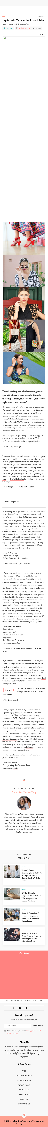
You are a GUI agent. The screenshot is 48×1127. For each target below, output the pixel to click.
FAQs (24, 1071)
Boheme (29, 747)
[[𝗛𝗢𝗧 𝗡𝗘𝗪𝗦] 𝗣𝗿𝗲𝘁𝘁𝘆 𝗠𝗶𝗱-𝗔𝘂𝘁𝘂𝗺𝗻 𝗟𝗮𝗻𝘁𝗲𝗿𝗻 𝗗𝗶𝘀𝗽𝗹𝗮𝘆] (12, 977)
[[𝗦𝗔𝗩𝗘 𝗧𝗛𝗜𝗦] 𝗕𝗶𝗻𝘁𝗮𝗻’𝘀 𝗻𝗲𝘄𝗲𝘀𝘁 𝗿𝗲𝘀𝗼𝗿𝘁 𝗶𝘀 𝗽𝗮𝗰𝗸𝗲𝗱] (12, 963)
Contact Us (24, 1090)
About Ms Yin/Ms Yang (24, 792)
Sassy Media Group (24, 1076)
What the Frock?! (14, 626)
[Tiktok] (26, 1008)
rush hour (31, 1124)
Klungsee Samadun (9, 739)
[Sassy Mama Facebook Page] (14, 1008)
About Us (24, 1099)
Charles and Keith (9, 531)
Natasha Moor (8, 605)
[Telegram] (32, 1008)
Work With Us (24, 1104)
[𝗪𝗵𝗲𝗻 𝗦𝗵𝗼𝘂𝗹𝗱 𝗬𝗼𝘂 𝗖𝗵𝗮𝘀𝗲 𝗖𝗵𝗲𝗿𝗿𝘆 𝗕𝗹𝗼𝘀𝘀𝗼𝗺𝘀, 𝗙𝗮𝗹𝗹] (36, 963)
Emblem (37, 476)
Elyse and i (11, 680)
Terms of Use (24, 1094)
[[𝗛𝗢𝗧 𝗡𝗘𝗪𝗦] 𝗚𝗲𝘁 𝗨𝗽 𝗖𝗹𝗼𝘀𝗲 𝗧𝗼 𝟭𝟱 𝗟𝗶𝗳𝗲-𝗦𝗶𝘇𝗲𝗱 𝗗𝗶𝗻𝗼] (36, 977)
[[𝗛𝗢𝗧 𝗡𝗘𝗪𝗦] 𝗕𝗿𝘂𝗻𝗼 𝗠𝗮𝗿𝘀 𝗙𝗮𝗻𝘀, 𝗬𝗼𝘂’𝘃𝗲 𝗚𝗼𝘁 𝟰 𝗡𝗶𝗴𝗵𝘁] (36, 990)
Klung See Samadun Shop (20, 765)
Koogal (10, 486)
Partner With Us (24, 1080)
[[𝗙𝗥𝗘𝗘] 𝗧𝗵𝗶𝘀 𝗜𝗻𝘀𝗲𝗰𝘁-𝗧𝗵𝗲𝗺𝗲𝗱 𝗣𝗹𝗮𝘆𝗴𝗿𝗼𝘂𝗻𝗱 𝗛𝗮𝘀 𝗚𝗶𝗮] (12, 990)
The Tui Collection (17, 479)
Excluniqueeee (17, 634)
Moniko (22, 680)
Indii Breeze (12, 552)
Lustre (15, 768)
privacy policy (30, 1031)
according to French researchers (19, 464)
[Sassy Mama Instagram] (20, 1008)
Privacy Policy (24, 1085)
